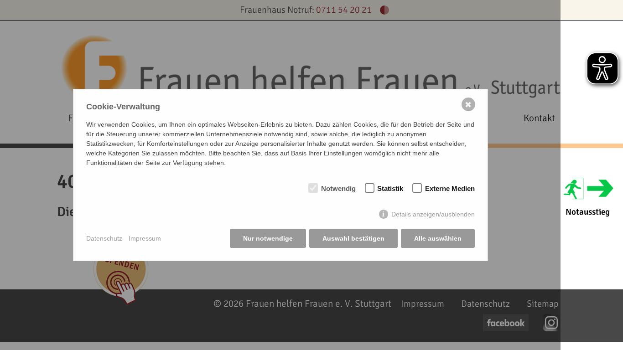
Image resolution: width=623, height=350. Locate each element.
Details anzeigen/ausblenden (433, 214)
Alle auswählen (438, 238)
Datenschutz (104, 238)
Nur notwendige (268, 238)
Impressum (145, 238)
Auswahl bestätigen (353, 238)
